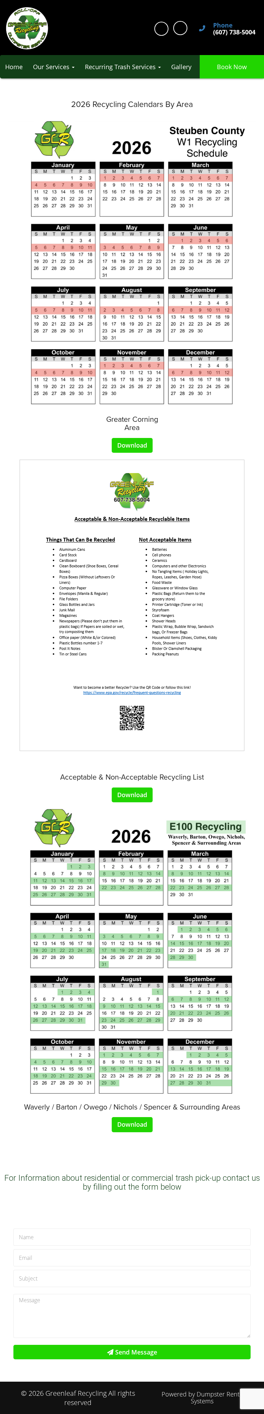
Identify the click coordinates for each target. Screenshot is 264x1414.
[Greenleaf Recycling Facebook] (161, 29)
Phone (223, 25)
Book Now (232, 67)
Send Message (135, 1352)
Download (132, 445)
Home (14, 67)
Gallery (181, 67)
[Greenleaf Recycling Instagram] (180, 28)
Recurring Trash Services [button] (121, 67)
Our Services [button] (52, 67)
